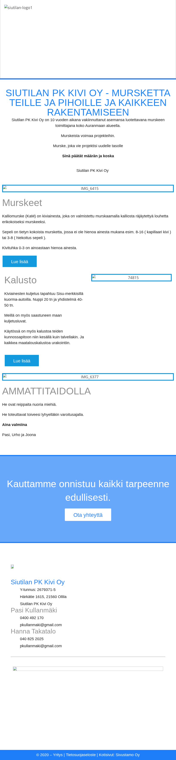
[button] (6, 188)
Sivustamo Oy (128, 755)
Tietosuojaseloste (81, 755)
